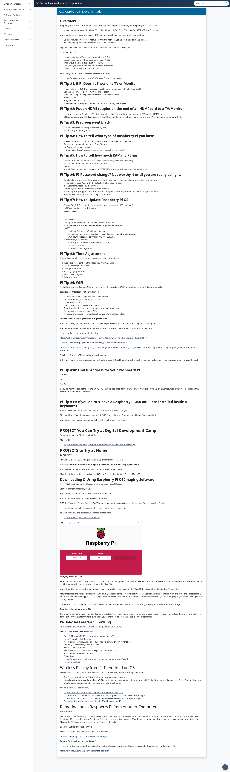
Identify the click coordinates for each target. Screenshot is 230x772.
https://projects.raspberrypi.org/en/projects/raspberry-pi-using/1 (93, 78)
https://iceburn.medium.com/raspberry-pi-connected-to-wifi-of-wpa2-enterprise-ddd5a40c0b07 (103, 338)
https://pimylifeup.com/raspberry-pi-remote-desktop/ (84, 750)
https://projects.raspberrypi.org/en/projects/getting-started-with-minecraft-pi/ (99, 444)
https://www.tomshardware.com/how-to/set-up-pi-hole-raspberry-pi (95, 508)
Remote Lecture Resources (11, 21)
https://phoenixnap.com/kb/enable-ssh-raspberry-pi (83, 736)
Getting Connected (12, 4)
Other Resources (11, 39)
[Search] (226, 3)
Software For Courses (13, 15)
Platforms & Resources (14, 9)
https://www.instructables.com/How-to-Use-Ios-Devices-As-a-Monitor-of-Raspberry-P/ (103, 698)
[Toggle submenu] (30, 4)
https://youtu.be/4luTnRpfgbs (77, 639)
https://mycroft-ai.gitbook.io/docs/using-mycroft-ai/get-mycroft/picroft (96, 659)
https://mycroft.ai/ (72, 662)
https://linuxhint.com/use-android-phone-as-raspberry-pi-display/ (93, 692)
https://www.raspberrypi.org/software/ (82, 517)
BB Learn (8, 34)
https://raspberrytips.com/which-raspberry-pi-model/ (100, 150)
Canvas (7, 28)
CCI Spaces (9, 45)
